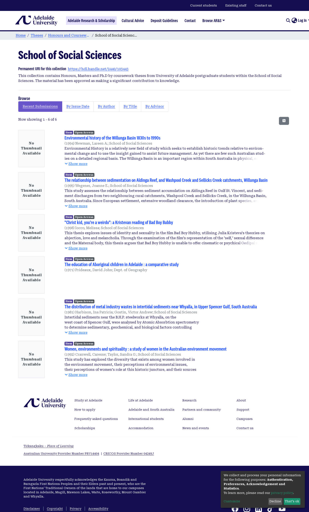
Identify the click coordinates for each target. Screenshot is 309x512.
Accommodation (140, 428)
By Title (130, 106)
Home (21, 35)
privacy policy (282, 493)
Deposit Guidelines (164, 20)
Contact (190, 20)
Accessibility (98, 508)
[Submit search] (288, 20)
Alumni (188, 419)
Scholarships (84, 428)
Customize (232, 501)
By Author (106, 106)
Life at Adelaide (140, 400)
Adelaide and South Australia (151, 409)
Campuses (244, 419)
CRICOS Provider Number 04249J (128, 453)
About (241, 400)
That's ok (292, 501)
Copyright (55, 508)
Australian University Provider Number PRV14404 (61, 453)
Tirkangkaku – (49, 446)
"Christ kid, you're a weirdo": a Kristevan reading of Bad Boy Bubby (119, 222)
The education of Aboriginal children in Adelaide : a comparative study (122, 264)
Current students (203, 5)
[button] (294, 20)
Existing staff (235, 5)
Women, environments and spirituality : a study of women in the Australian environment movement (146, 349)
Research (189, 400)
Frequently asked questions (96, 419)
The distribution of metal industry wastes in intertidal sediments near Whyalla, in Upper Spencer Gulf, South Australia (161, 306)
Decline (275, 501)
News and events (195, 428)
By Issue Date (77, 106)
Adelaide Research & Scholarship (91, 20)
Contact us (263, 5)
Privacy (75, 508)
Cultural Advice (133, 20)
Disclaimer (32, 508)
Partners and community (201, 409)
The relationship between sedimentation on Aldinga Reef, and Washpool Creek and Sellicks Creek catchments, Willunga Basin (166, 180)
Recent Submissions (40, 106)
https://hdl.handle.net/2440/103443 (98, 69)
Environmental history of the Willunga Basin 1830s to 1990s (112, 138)
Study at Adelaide (88, 400)
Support (242, 409)
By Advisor (154, 106)
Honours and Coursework (69, 35)
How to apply (84, 409)
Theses (37, 35)
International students (146, 419)
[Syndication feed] (284, 121)
